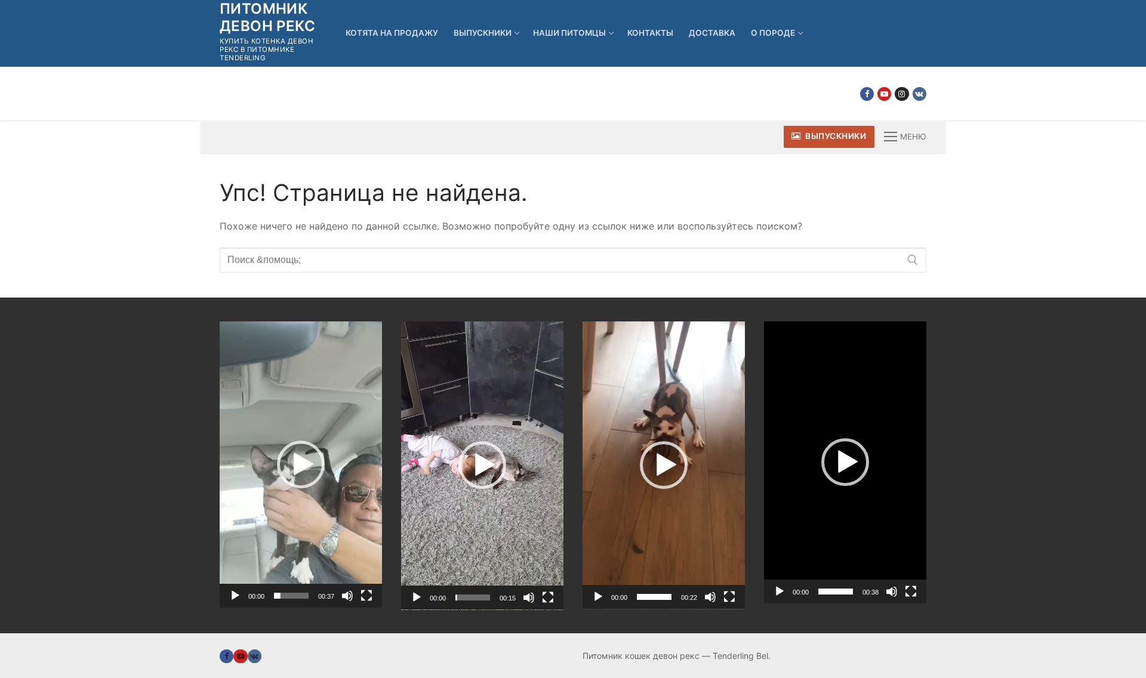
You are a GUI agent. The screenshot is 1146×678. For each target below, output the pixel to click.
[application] (301, 464)
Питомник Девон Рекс (267, 17)
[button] (301, 464)
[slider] (291, 596)
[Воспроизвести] (235, 596)
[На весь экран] (366, 596)
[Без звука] (347, 596)
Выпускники (835, 136)
